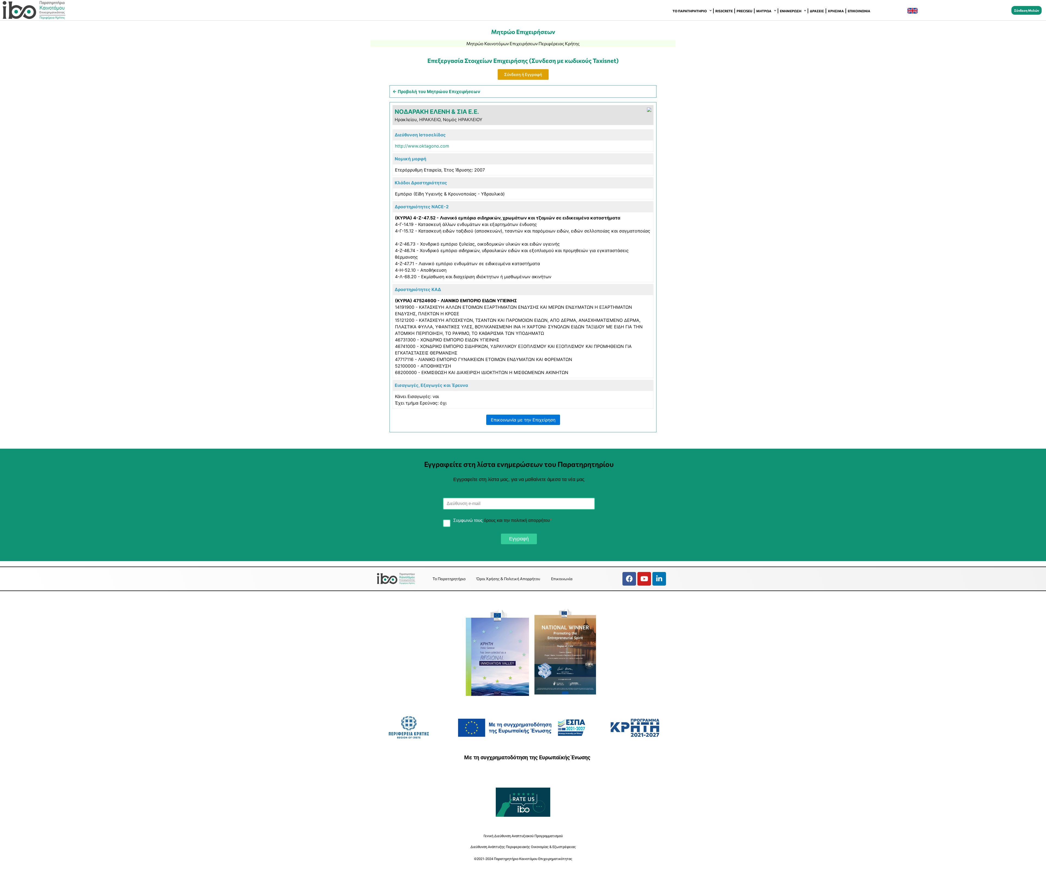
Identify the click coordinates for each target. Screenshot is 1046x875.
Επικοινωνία (859, 11)
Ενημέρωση (790, 11)
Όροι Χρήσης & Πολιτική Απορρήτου (508, 578)
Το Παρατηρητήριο (690, 11)
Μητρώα (763, 11)
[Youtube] (644, 579)
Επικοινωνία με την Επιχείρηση (523, 420)
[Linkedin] (659, 579)
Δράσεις (817, 11)
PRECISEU (744, 11)
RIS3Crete (724, 11)
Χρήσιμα (836, 11)
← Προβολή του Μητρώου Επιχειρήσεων (436, 91)
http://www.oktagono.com (422, 146)
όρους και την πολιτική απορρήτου (517, 520)
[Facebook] (629, 579)
